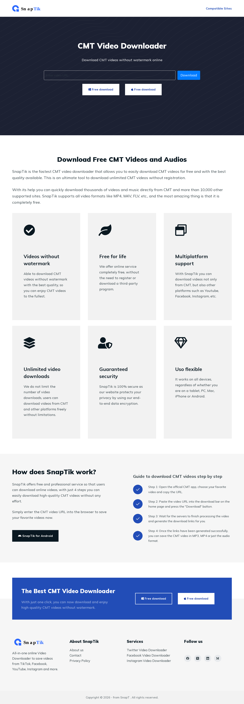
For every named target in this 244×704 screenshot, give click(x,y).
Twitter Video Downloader (147, 650)
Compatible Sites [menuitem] (219, 8)
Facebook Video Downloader (148, 655)
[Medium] (217, 658)
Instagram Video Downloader (149, 661)
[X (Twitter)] (197, 658)
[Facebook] (187, 658)
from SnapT (121, 697)
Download (189, 75)
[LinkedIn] (207, 658)
